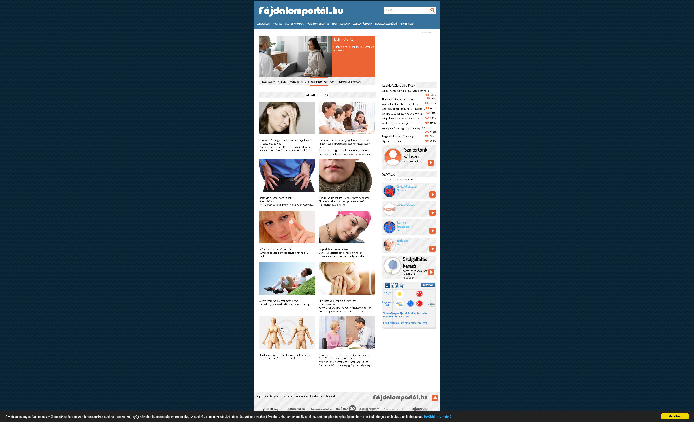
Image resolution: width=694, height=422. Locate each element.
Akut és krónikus (294, 23)
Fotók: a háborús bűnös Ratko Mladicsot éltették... (346, 307)
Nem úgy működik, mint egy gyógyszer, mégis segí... (346, 365)
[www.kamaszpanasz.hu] (369, 409)
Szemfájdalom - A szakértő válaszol (337, 358)
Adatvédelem (317, 396)
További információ (437, 416)
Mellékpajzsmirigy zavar (350, 81)
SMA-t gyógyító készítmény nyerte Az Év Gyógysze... (286, 204)
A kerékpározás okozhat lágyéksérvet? (279, 300)
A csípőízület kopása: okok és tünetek (402, 113)
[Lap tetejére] (435, 398)
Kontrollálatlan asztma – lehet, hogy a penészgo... (345, 197)
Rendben (675, 416)
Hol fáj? (277, 23)
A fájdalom (263, 23)
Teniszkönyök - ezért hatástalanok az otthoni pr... (285, 304)
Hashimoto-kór (344, 39)
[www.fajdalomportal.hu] (321, 409)
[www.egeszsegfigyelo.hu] (420, 409)
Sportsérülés (266, 201)
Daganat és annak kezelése (333, 249)
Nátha (333, 81)
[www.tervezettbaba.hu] (395, 409)
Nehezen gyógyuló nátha (332, 204)
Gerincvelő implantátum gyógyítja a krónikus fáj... (344, 140)
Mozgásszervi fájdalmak (273, 81)
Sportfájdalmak (341, 23)
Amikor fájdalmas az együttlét (397, 123)
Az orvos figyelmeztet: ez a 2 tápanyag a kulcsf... (344, 361)
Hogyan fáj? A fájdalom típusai (397, 99)
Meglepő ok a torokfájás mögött (399, 136)
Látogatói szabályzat (280, 396)
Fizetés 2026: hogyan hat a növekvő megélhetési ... (286, 140)
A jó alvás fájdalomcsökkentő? (275, 249)
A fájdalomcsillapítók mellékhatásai (400, 118)
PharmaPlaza (407, 23)
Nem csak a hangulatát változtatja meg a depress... (345, 150)
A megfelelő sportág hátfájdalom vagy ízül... (404, 128)
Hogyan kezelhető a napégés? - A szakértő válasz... (345, 355)
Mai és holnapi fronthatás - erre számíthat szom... (285, 147)
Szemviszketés (327, 304)
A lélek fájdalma (362, 23)
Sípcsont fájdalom (392, 141)
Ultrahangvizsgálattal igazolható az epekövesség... (285, 355)
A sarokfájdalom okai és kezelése (400, 104)
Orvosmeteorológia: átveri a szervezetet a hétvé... (285, 150)
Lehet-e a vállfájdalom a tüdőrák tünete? (340, 252)
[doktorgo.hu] (346, 408)
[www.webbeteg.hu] (269, 409)
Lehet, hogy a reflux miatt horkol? (277, 358)
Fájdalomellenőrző (386, 23)
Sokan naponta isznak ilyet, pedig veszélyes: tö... (345, 256)
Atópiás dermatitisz (298, 81)
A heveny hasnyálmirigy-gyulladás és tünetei (405, 90)
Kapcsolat (330, 396)
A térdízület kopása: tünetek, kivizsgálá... (403, 108)
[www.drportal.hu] (295, 409)
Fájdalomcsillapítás (318, 23)
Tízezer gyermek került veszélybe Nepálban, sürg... (346, 154)
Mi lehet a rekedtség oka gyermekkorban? (341, 201)
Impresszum (263, 396)
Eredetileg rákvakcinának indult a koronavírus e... (345, 311)
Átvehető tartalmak (300, 396)
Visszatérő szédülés (270, 143)
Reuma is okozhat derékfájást (275, 197)
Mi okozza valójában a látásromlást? (337, 300)
